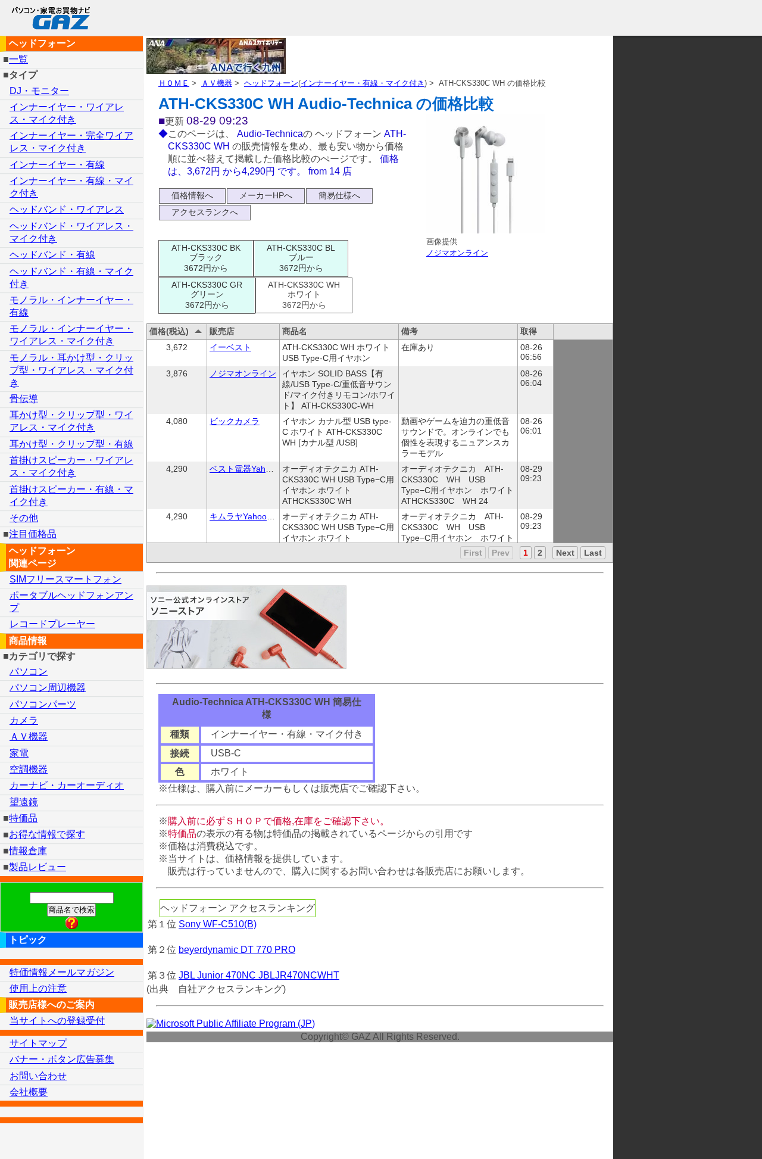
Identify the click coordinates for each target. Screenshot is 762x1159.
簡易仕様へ (339, 195)
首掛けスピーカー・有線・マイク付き (71, 495)
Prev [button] (501, 552)
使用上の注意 (38, 988)
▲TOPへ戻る (710, 1134)
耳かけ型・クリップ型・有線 (71, 444)
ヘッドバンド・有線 (52, 255)
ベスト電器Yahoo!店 (248, 468)
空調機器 (29, 769)
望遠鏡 (24, 802)
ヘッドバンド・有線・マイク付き (71, 277)
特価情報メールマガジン (62, 972)
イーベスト (230, 347)
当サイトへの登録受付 (57, 1020)
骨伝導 (24, 399)
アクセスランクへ (204, 212)
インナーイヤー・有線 (57, 165)
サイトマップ (38, 1043)
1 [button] (525, 552)
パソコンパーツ (43, 704)
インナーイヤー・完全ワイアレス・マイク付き (71, 141)
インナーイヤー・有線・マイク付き (362, 83)
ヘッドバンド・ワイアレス (67, 209)
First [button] (473, 552)
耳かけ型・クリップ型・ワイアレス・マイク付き (71, 421)
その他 (24, 518)
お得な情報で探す (47, 835)
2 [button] (540, 552)
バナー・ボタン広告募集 (62, 1059)
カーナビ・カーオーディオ (67, 785)
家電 (19, 753)
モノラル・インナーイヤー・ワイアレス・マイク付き (71, 334)
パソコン (29, 671)
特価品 (23, 818)
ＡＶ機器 (216, 83)
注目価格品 (33, 534)
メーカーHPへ (265, 195)
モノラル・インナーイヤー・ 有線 (71, 306)
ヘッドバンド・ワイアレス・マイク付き (71, 232)
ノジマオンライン (457, 252)
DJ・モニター (39, 91)
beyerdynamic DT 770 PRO (237, 950)
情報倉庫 (28, 851)
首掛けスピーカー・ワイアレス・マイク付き (71, 466)
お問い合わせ (38, 1076)
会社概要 (29, 1092)
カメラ (24, 720)
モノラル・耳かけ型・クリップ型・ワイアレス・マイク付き (71, 370)
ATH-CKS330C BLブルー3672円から (301, 258)
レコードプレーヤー (52, 624)
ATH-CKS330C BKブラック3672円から (206, 258)
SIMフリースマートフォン (65, 579)
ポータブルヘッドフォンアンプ (71, 601)
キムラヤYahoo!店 (243, 516)
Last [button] (593, 552)
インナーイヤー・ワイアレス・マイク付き (67, 113)
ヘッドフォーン (271, 83)
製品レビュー (37, 867)
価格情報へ (192, 195)
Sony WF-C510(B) (218, 924)
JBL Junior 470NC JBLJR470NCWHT (259, 975)
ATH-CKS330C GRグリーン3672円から (206, 295)
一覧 (18, 59)
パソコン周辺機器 (48, 688)
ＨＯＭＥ (173, 83)
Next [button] (565, 552)
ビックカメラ (235, 421)
